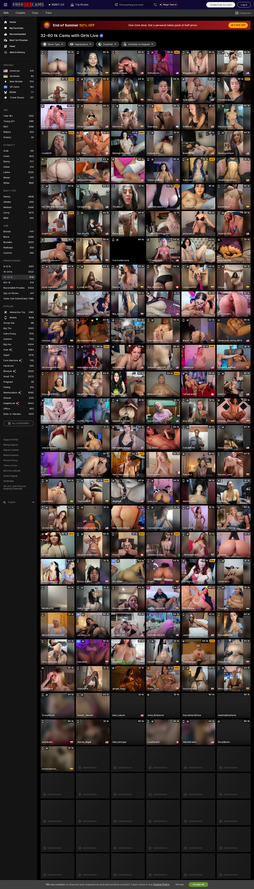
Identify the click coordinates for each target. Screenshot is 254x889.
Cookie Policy (161, 884)
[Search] (155, 4)
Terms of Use (10, 465)
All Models (8, 481)
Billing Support (10, 445)
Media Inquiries (11, 455)
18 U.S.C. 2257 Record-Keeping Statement (14, 487)
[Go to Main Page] (28, 4)
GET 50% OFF (238, 25)
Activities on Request (139, 44)
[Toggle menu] (5, 4)
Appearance (81, 44)
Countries (108, 44)
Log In (244, 4)
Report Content (11, 450)
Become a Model (11, 471)
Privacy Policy (10, 460)
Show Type (54, 44)
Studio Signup (10, 476)
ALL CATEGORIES (20, 423)
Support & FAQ (10, 439)
